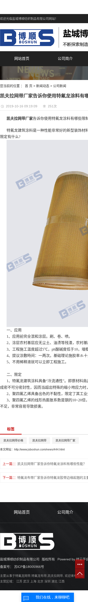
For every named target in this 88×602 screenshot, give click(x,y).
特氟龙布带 (39, 575)
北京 (40, 581)
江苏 (19, 581)
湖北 (54, 581)
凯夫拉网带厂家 (65, 440)
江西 (61, 581)
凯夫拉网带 (39, 440)
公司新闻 (59, 86)
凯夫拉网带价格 (13, 440)
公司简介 (65, 59)
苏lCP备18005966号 (29, 567)
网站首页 (21, 59)
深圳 (47, 581)
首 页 (28, 86)
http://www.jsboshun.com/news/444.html (39, 449)
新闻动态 (42, 86)
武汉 (26, 581)
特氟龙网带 (23, 575)
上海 (33, 581)
